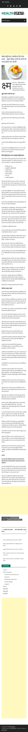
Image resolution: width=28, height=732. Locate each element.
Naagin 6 (7, 584)
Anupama (7, 577)
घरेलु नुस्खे (5, 591)
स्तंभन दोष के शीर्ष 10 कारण (20, 529)
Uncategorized (14, 517)
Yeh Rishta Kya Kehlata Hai (12, 574)
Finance (5, 570)
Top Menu (6, 2)
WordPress (13, 728)
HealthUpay (12, 726)
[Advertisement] (14, 40)
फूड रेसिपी (5, 593)
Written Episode (7, 572)
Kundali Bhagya (9, 581)
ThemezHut (4, 730)
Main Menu (7, 20)
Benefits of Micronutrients (14, 519)
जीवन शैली (5, 589)
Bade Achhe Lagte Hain (11, 579)
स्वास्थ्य (4, 586)
